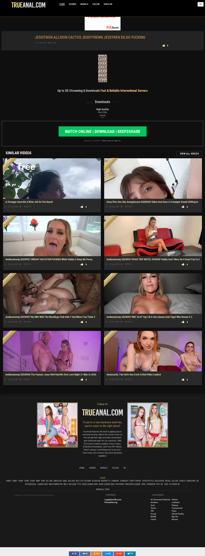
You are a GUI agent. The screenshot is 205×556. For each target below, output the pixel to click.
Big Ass (71, 481)
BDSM (153, 516)
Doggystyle (148, 481)
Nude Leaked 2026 (106, 484)
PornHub (151, 484)
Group (153, 514)
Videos (175, 499)
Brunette (105, 481)
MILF (66, 484)
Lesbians (176, 502)
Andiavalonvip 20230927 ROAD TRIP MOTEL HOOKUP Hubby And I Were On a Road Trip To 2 (153, 259)
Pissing (175, 505)
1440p (20, 481)
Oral (143, 484)
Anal (65, 481)
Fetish (153, 519)
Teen (166, 484)
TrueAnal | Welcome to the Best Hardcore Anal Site (28, 5)
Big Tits (79, 481)
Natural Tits (75, 484)
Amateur (58, 481)
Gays (174, 511)
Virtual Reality (178, 514)
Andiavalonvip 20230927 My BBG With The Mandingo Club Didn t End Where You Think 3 (50, 316)
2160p (32, 481)
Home (62, 4)
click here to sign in (111, 140)
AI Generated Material (160, 499)
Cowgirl (115, 481)
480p (38, 481)
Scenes (72, 4)
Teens (153, 508)
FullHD (96, 4)
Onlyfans (119, 484)
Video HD (108, 4)
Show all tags (102, 489)
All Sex (49, 481)
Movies (175, 519)
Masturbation (56, 484)
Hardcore (190, 481)
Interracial (30, 484)
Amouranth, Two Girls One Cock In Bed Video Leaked (134, 374)
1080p (8, 481)
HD (153, 362)
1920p (26, 481)
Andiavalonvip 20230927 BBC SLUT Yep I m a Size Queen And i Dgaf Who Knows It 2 (149, 316)
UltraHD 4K (174, 484)
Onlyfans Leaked (132, 484)
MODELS (84, 4)
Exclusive (159, 481)
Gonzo (182, 481)
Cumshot (124, 481)
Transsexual (177, 508)
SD (52, 189)
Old (152, 511)
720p (43, 481)
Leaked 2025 (42, 484)
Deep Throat (135, 481)
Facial (168, 481)
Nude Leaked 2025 (90, 484)
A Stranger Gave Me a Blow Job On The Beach (29, 201)
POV (158, 484)
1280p (14, 481)
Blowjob (96, 481)
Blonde (87, 481)
